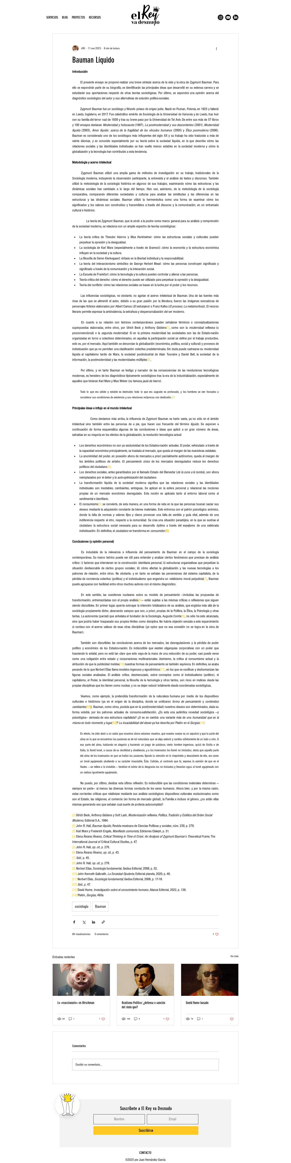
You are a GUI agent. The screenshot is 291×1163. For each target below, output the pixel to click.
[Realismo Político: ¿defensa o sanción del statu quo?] (145, 980)
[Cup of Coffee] (145, 14)
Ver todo (234, 956)
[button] (78, 17)
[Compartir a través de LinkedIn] (93, 922)
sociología (81, 906)
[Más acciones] (216, 48)
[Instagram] (228, 17)
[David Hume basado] (209, 980)
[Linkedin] (235, 17)
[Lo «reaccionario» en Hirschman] (81, 980)
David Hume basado (197, 1003)
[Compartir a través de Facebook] (74, 922)
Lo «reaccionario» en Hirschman (75, 1003)
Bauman (100, 906)
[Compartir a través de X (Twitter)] (84, 922)
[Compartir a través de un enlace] (103, 922)
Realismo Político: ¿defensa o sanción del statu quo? (143, 1005)
